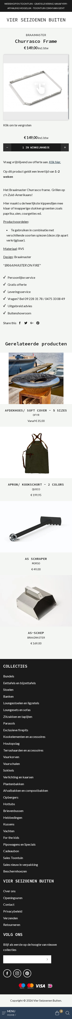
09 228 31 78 (34, 299)
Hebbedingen (12, 817)
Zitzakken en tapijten (17, 716)
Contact (8, 904)
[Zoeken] (67, 1013)
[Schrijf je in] (47, 959)
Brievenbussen (13, 811)
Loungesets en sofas (17, 710)
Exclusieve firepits (15, 730)
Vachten (8, 831)
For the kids (11, 837)
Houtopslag (11, 743)
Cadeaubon (11, 851)
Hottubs (9, 804)
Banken (8, 696)
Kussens (8, 824)
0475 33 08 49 (55, 299)
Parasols (9, 723)
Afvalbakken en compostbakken (25, 790)
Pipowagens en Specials (19, 844)
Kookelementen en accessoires (24, 736)
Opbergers (10, 797)
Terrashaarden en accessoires (23, 750)
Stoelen (8, 689)
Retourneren (11, 924)
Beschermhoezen (15, 871)
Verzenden (10, 918)
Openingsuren (12, 898)
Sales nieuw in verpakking (20, 864)
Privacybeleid (12, 911)
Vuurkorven (11, 757)
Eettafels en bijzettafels (19, 683)
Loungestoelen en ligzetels (21, 703)
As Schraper (36, 561)
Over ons (9, 891)
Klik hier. (55, 162)
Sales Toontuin (13, 858)
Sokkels (8, 770)
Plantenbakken (13, 784)
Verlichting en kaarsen (18, 777)
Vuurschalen (11, 764)
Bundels (8, 676)
